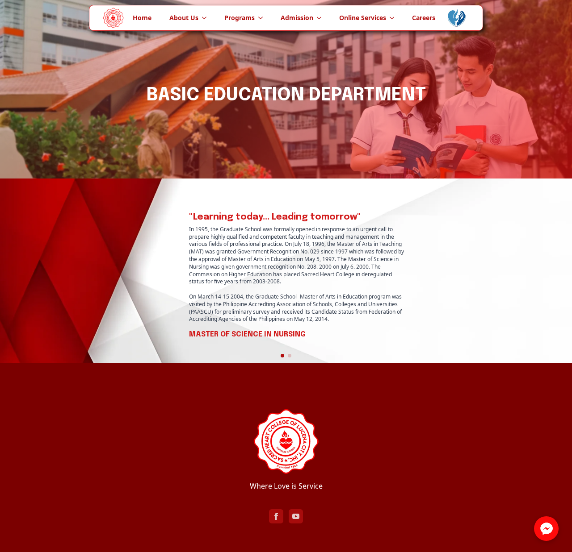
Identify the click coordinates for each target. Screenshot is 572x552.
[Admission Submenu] (321, 18)
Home (142, 17)
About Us (183, 17)
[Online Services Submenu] (394, 18)
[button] (282, 355)
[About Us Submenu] (206, 18)
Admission (297, 17)
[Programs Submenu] (263, 18)
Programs (239, 17)
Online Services (362, 17)
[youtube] (296, 516)
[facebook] (276, 516)
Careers (423, 17)
